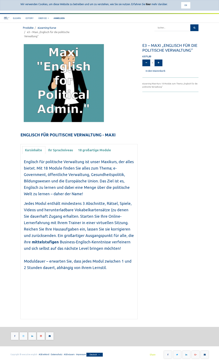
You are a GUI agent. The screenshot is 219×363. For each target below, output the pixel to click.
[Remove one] (146, 63)
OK (185, 5)
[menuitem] (17, 18)
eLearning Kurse (47, 27)
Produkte (28, 27)
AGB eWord (44, 354)
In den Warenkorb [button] (155, 70)
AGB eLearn (69, 354)
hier (148, 4)
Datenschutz (56, 354)
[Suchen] (194, 27)
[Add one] (158, 63)
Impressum (81, 354)
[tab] (33, 150)
